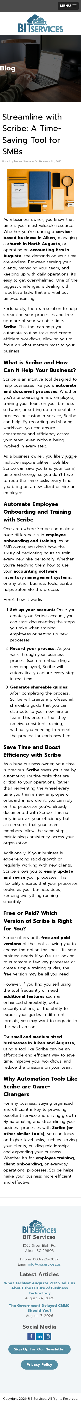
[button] (68, 6)
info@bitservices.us (44, 1264)
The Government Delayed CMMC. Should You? (39, 1308)
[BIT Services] (40, 23)
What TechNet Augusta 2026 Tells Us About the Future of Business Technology (39, 1288)
